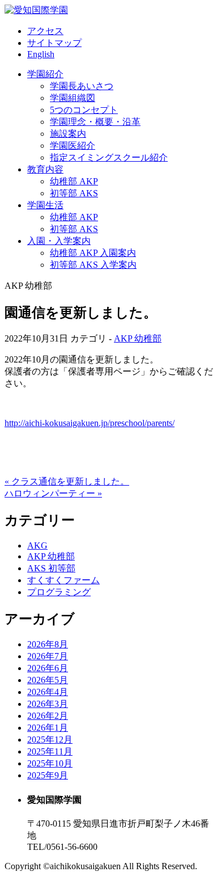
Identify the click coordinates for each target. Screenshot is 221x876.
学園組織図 (72, 98)
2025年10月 (50, 763)
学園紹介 (45, 74)
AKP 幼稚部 (138, 338)
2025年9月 (47, 775)
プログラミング (59, 592)
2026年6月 (47, 668)
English (40, 54)
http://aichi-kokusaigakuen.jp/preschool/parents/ (90, 423)
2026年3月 (47, 704)
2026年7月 (47, 656)
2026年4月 (47, 692)
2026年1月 (47, 727)
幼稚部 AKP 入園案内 (93, 253)
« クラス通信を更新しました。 (67, 481)
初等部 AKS (74, 193)
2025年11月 (50, 751)
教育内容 (45, 169)
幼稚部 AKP (74, 181)
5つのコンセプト (84, 110)
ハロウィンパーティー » (53, 493)
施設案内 (68, 133)
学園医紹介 (72, 145)
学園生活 (45, 205)
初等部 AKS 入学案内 (93, 264)
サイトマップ (54, 43)
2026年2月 (47, 716)
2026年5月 (47, 680)
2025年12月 (50, 739)
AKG (37, 545)
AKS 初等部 (51, 568)
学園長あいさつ (81, 86)
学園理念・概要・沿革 (95, 122)
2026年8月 (47, 644)
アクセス (45, 31)
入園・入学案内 (59, 241)
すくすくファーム (63, 580)
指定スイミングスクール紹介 (109, 157)
